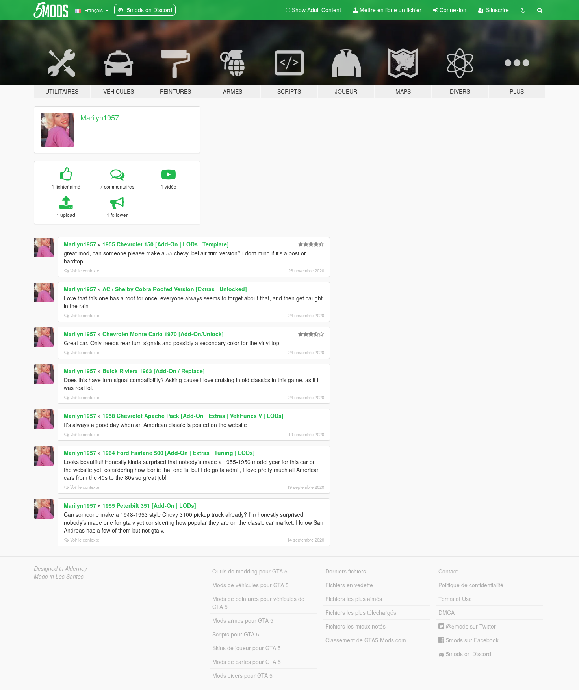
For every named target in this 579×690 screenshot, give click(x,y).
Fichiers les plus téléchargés (360, 612)
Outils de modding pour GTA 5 (250, 571)
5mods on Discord (467, 654)
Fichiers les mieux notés (355, 626)
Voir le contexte (84, 270)
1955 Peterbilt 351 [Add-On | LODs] (149, 505)
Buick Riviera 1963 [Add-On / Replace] (153, 371)
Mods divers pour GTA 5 (242, 675)
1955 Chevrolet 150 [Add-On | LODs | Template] (165, 244)
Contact (448, 571)
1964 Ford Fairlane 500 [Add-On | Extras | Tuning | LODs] (178, 453)
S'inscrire (496, 10)
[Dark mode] (523, 10)
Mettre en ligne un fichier (389, 10)
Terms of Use (455, 599)
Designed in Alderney (60, 568)
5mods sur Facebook (471, 640)
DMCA (446, 612)
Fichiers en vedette (349, 585)
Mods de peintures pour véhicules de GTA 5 (258, 602)
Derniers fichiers (345, 571)
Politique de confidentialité (470, 585)
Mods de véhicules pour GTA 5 (250, 585)
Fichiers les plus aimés (353, 599)
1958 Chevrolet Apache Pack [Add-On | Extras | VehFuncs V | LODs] (193, 416)
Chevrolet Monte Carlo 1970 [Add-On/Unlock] (163, 334)
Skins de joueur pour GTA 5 (246, 648)
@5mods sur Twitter (470, 626)
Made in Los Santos (59, 576)
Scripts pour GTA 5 (235, 634)
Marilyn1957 (99, 117)
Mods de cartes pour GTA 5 (246, 662)
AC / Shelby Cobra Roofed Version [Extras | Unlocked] (174, 289)
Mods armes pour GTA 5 (242, 620)
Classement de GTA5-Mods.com (365, 640)
